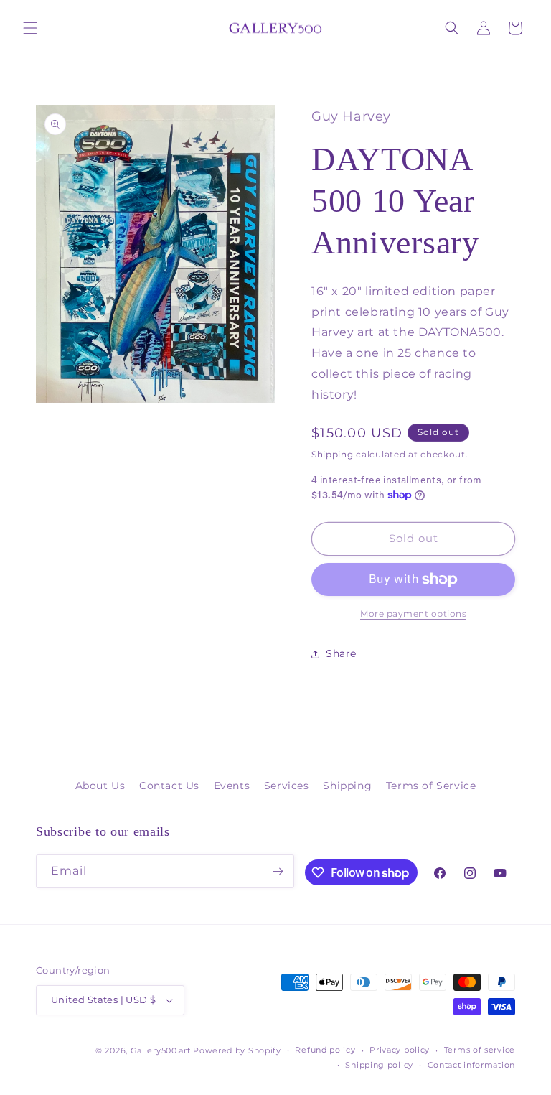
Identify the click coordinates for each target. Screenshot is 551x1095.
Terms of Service (431, 785)
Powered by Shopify (237, 1050)
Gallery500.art (161, 1050)
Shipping (332, 454)
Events (232, 785)
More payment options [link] (413, 613)
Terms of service (479, 1050)
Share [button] (341, 653)
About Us (100, 785)
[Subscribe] (277, 871)
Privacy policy (399, 1050)
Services (286, 785)
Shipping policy (379, 1065)
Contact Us (169, 785)
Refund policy (325, 1050)
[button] (30, 28)
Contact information (471, 1065)
